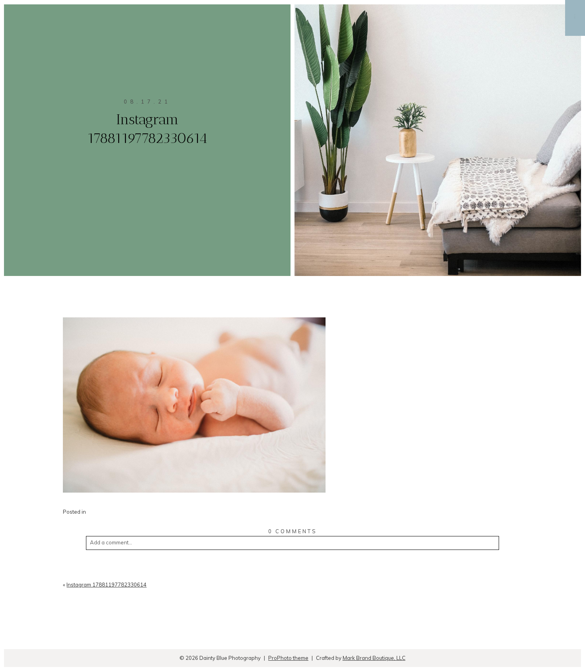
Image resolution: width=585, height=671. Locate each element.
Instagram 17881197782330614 (106, 584)
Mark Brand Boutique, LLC (374, 658)
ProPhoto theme (288, 658)
